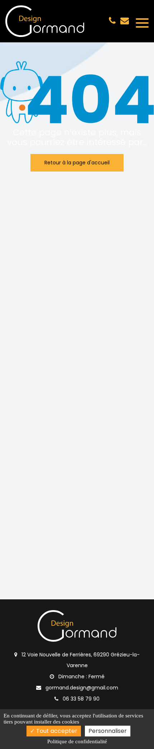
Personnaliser (107, 731)
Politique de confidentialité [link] (77, 741)
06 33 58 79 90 (80, 698)
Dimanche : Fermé (81, 676)
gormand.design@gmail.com (124, 20)
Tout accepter (56, 731)
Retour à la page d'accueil (77, 162)
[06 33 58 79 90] (114, 20)
